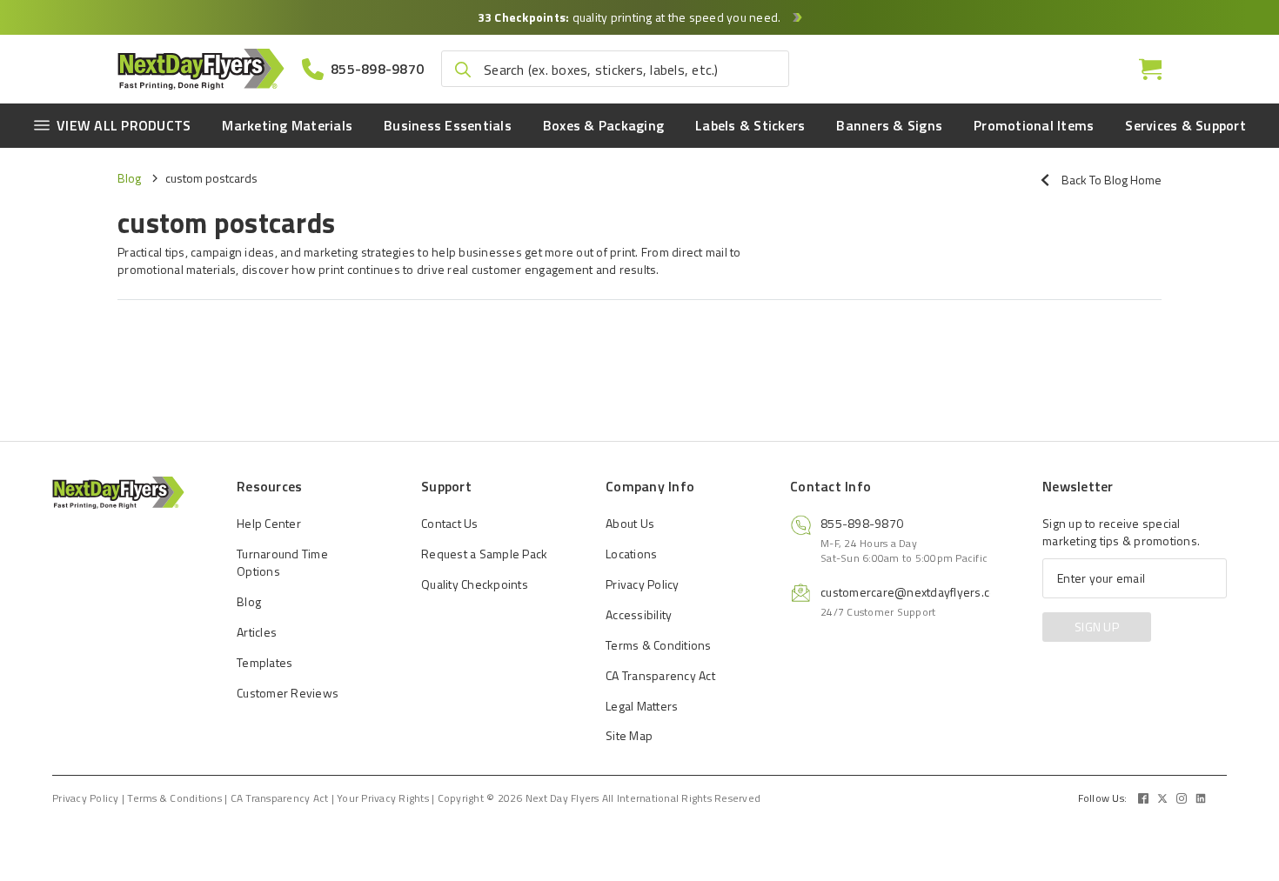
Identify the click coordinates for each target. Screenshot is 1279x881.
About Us (630, 523)
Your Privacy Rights (383, 798)
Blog (129, 178)
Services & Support (1185, 125)
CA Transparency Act (660, 675)
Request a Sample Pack (484, 553)
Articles (257, 632)
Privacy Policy (643, 584)
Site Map (629, 735)
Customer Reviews (287, 693)
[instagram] (1181, 798)
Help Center (269, 523)
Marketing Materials (287, 125)
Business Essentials (448, 125)
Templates (264, 662)
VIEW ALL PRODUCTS (124, 125)
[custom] (1143, 798)
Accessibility (639, 614)
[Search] (463, 69)
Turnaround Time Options (282, 562)
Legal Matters (642, 706)
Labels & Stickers (750, 125)
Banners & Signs (889, 125)
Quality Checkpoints (474, 584)
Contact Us (450, 523)
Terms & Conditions (659, 645)
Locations (631, 553)
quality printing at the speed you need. (631, 17)
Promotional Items (1034, 125)
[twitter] (1162, 798)
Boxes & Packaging (603, 125)
